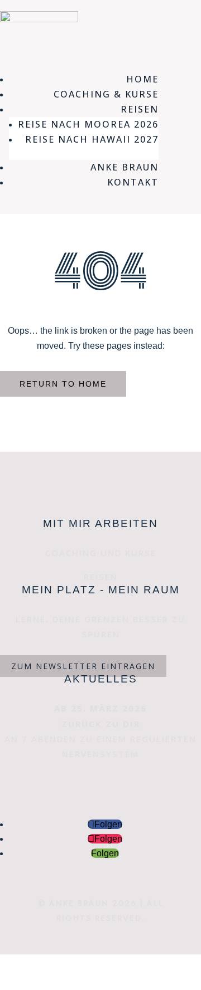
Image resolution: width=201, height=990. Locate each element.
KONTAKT (133, 182)
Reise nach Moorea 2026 (88, 124)
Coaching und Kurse (100, 552)
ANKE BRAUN (124, 167)
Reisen (101, 576)
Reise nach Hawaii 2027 (92, 139)
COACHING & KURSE (106, 94)
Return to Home (63, 383)
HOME (142, 79)
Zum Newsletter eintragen (83, 666)
